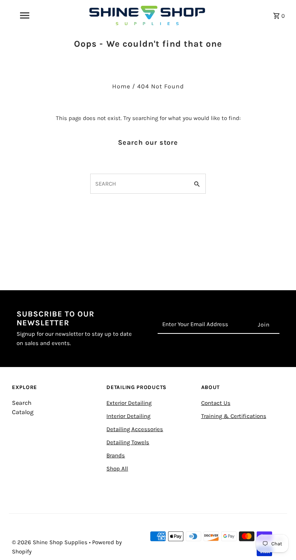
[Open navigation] (38, 15)
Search (22, 402)
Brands (115, 455)
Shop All (117, 468)
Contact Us (215, 402)
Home (121, 86)
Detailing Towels (127, 442)
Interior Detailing (128, 416)
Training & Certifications (233, 416)
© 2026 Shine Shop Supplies (50, 542)
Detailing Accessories (134, 429)
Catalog (23, 412)
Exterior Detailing (128, 402)
